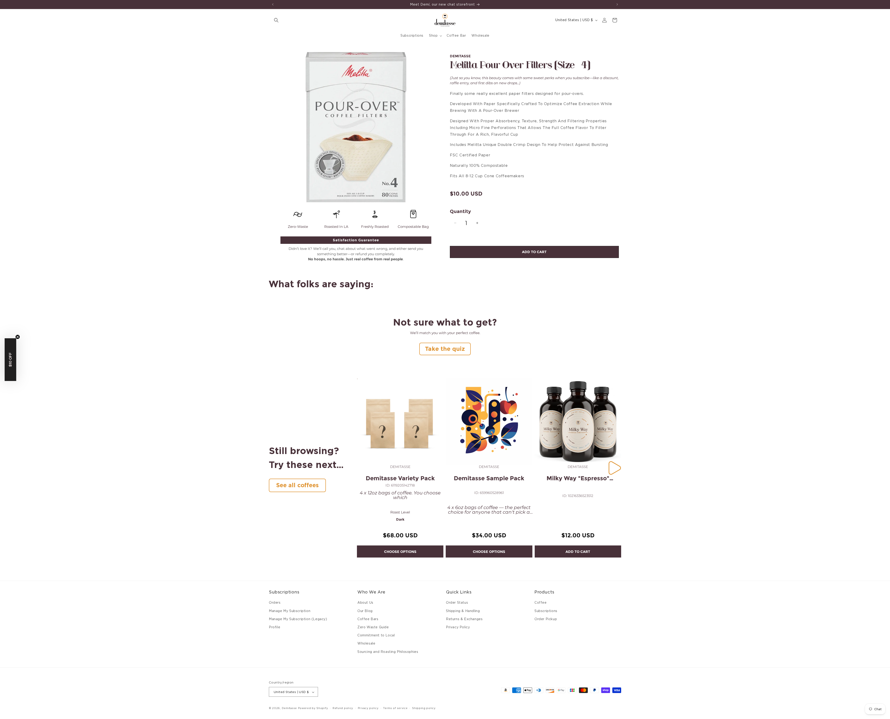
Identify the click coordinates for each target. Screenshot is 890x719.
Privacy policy (368, 708)
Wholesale (366, 643)
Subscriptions (545, 611)
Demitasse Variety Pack (400, 478)
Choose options (400, 551)
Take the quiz (445, 348)
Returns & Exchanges (464, 619)
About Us (365, 603)
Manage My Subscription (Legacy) (298, 619)
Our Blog (365, 611)
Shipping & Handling (463, 611)
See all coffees (297, 485)
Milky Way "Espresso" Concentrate (578, 478)
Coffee (540, 603)
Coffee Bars (367, 619)
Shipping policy (424, 708)
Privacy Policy (458, 627)
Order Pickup (545, 619)
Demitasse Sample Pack (489, 478)
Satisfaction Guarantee (356, 240)
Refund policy (343, 708)
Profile (274, 627)
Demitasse (289, 708)
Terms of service (395, 708)
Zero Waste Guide (373, 627)
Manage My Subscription (289, 611)
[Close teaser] (17, 337)
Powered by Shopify (313, 708)
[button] (276, 20)
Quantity (460, 211)
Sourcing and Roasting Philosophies (387, 652)
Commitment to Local (376, 635)
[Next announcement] (617, 4)
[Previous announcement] (273, 4)
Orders (275, 603)
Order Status (457, 603)
